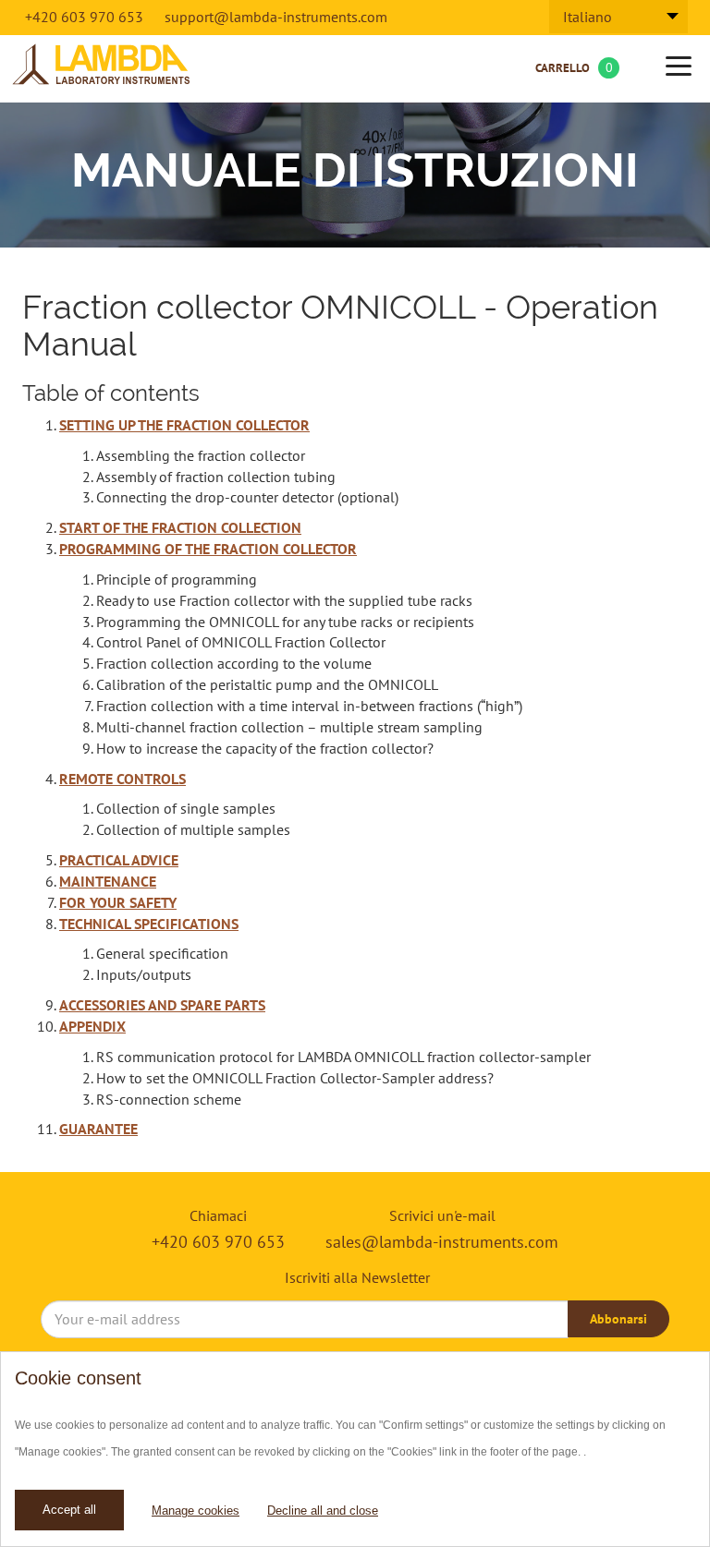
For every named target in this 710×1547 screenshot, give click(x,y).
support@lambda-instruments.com (276, 16)
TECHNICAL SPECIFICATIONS (149, 923)
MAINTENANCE (107, 881)
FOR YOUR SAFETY (118, 902)
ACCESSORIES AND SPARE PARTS (162, 1005)
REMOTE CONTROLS (122, 778)
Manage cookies (195, 1510)
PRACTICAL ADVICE (118, 860)
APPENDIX (92, 1026)
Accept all (69, 1510)
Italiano (587, 16)
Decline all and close (322, 1510)
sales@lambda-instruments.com (441, 1241)
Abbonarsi (618, 1319)
